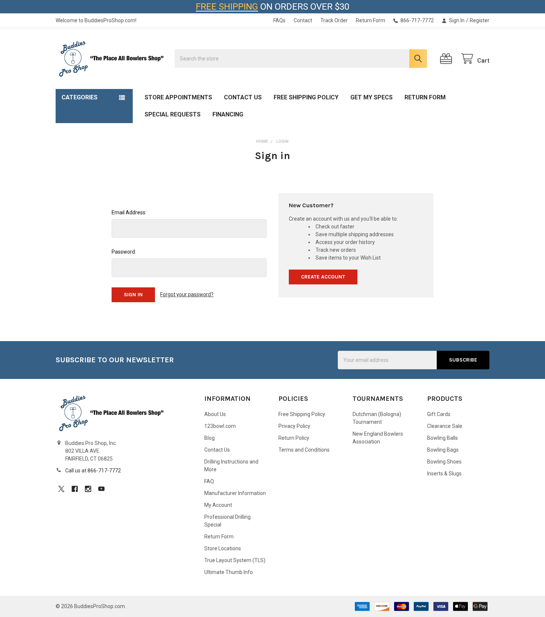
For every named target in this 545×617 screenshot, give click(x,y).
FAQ (209, 481)
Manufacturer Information (235, 493)
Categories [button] (80, 97)
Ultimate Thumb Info (228, 572)
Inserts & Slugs (444, 473)
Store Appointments (178, 97)
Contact (303, 20)
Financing (227, 114)
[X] (61, 489)
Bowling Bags (443, 450)
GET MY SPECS (371, 97)
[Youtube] (101, 489)
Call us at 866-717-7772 (93, 471)
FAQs (279, 20)
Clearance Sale (444, 426)
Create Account (323, 277)
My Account (218, 505)
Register (479, 20)
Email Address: (129, 212)
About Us (215, 414)
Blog (209, 438)
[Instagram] (88, 489)
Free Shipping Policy (306, 97)
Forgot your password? (187, 294)
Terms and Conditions (304, 450)
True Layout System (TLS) (234, 560)
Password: (124, 252)
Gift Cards (438, 414)
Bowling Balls (442, 438)
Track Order (334, 20)
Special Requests (173, 114)
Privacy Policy (294, 426)
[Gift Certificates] (447, 59)
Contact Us (243, 97)
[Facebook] (74, 489)
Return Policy (293, 438)
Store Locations (222, 548)
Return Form (370, 20)
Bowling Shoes (444, 462)
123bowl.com (220, 426)
